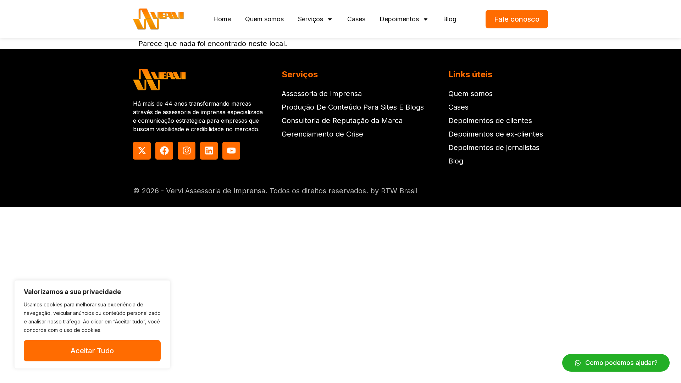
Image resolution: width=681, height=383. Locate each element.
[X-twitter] (142, 151)
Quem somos (264, 19)
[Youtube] (231, 151)
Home (222, 19)
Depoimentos (399, 19)
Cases (356, 19)
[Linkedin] (209, 151)
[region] (92, 324)
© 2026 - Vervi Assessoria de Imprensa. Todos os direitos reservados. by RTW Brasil (275, 191)
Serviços (310, 19)
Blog (449, 19)
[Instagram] (186, 151)
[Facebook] (164, 151)
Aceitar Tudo (92, 350)
